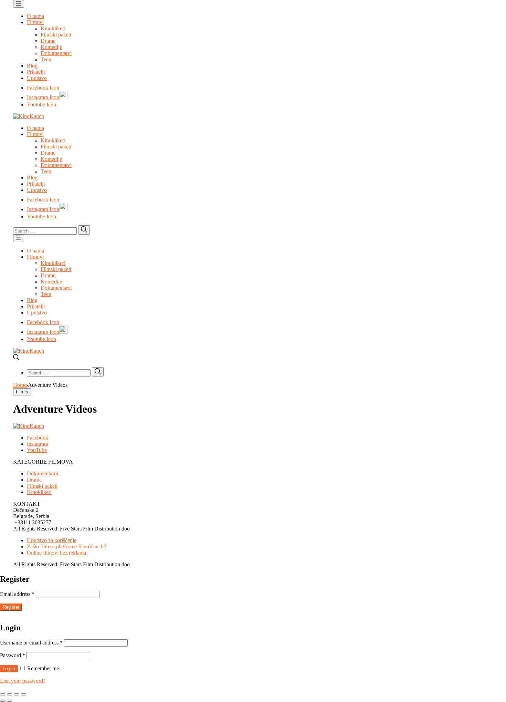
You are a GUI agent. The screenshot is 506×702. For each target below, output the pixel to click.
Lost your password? (22, 681)
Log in (9, 668)
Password (12, 655)
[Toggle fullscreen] (16, 694)
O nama (35, 16)
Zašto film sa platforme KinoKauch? (66, 546)
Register (11, 607)
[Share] (9, 694)
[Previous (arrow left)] (3, 701)
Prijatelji (36, 72)
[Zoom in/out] (23, 694)
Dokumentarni (42, 473)
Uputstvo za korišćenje (51, 540)
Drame (48, 41)
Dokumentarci (56, 53)
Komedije (51, 47)
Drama (34, 480)
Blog (32, 66)
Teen (46, 59)
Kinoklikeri (53, 28)
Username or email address (31, 643)
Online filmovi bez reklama (56, 553)
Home (20, 385)
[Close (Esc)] (3, 694)
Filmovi (35, 22)
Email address (17, 594)
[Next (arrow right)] (9, 701)
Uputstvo (37, 78)
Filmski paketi (56, 35)
